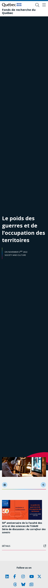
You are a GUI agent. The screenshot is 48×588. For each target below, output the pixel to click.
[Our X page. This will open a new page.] (40, 576)
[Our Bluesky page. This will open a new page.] (24, 584)
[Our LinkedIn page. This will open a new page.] (8, 576)
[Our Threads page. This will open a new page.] (16, 584)
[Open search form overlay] (37, 5)
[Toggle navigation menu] (44, 5)
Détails (6, 546)
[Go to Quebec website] (11, 5)
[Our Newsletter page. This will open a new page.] (32, 584)
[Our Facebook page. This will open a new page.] (16, 576)
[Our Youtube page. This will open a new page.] (32, 576)
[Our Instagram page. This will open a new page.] (24, 576)
